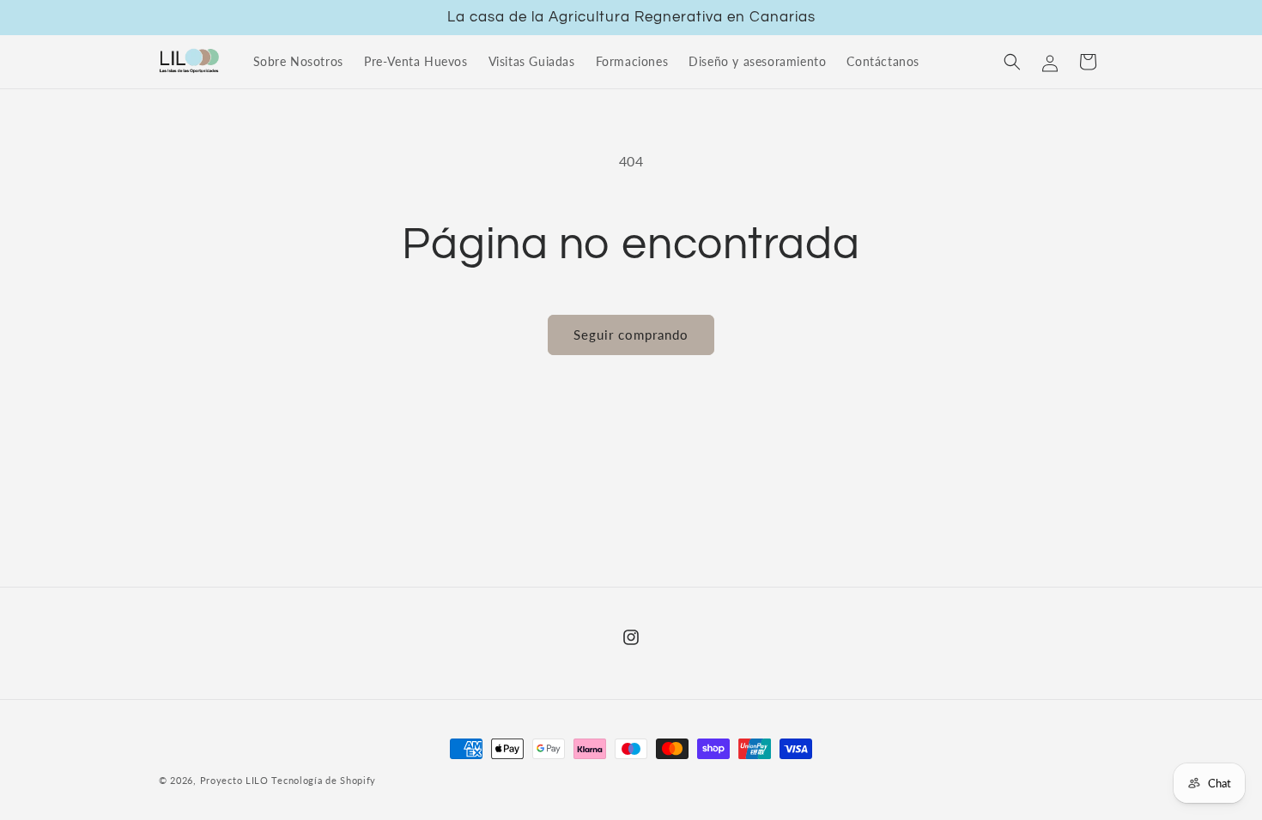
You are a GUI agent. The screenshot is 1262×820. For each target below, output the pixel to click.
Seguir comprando (631, 334)
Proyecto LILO (234, 780)
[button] (1012, 62)
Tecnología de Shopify (323, 780)
